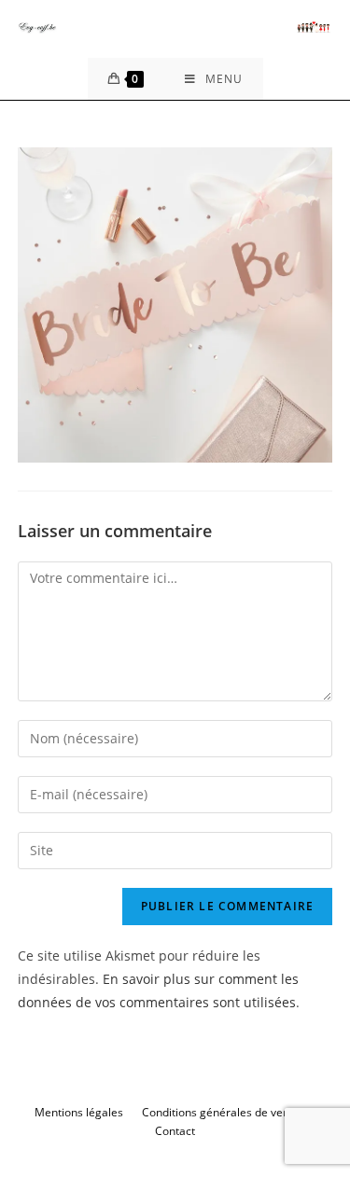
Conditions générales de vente (221, 1112)
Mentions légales (79, 1112)
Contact (175, 1131)
